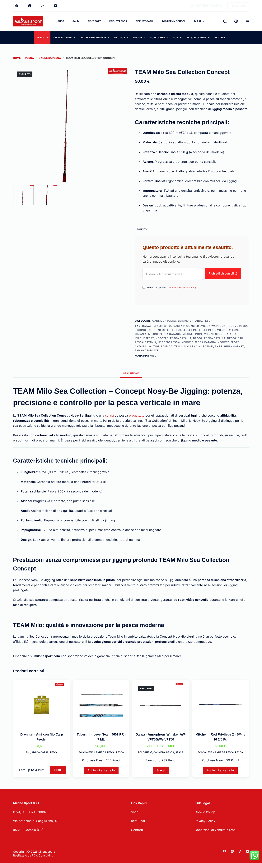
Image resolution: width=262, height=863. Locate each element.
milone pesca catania (164, 333)
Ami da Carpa (40, 752)
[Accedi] (236, 21)
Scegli (58, 770)
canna (109, 415)
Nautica (119, 37)
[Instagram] (29, 5)
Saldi (76, 21)
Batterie (219, 37)
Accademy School (173, 21)
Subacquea (157, 37)
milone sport (192, 333)
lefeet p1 (189, 329)
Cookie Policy (205, 812)
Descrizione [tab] (131, 373)
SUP (175, 37)
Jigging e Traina (190, 320)
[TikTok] (42, 5)
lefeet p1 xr (206, 329)
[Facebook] (16, 5)
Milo (153, 355)
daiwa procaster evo (189, 325)
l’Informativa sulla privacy (183, 287)
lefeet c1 (174, 329)
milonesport (144, 338)
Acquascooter (196, 37)
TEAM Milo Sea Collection (193, 346)
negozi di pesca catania (173, 338)
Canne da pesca (164, 320)
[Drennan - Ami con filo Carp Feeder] (41, 705)
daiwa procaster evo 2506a (227, 325)
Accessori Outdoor (93, 37)
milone (222, 329)
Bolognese (86, 752)
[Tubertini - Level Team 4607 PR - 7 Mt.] (101, 705)
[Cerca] (225, 21)
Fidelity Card (238, 5)
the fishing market (229, 346)
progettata (136, 415)
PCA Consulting (42, 855)
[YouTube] (55, 5)
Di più (197, 21)
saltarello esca (160, 346)
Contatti (137, 830)
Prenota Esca (118, 21)
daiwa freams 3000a (157, 325)
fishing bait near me (150, 329)
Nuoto (137, 37)
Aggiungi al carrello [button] (101, 770)
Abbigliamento (62, 37)
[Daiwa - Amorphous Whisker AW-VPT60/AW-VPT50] (160, 705)
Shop (61, 21)
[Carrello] (247, 21)
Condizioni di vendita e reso (215, 830)
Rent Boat (94, 21)
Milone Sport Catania (220, 333)
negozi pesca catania (209, 338)
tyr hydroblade (147, 350)
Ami (28, 752)
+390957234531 (209, 6)
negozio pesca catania (198, 342)
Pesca (40, 37)
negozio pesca (169, 342)
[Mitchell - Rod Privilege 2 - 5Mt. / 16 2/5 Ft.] (220, 705)
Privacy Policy (205, 821)
